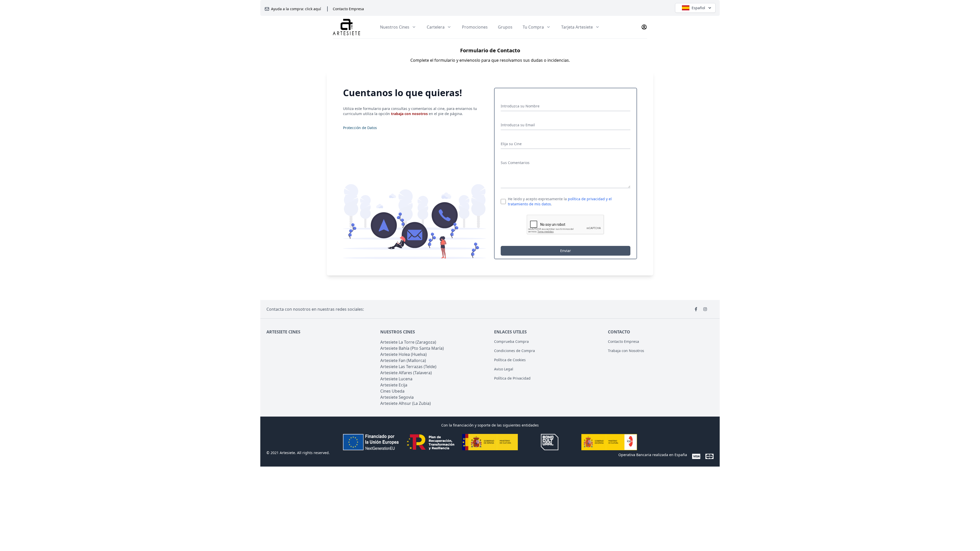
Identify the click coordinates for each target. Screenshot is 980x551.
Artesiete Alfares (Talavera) (406, 372)
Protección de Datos (360, 127)
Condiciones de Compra (514, 350)
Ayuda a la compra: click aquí (296, 8)
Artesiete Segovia (397, 397)
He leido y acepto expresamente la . (560, 201)
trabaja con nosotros (409, 113)
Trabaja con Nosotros (626, 350)
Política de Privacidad (512, 378)
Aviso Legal (503, 369)
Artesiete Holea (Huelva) (403, 354)
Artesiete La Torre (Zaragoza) (408, 342)
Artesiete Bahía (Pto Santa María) (412, 348)
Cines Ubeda (392, 391)
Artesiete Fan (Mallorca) (403, 360)
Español (698, 7)
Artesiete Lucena (396, 379)
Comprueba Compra (511, 341)
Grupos (505, 27)
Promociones (475, 27)
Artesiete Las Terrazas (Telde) (408, 366)
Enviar (565, 250)
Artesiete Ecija (393, 385)
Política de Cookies (510, 359)
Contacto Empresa (348, 8)
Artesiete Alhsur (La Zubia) (405, 403)
